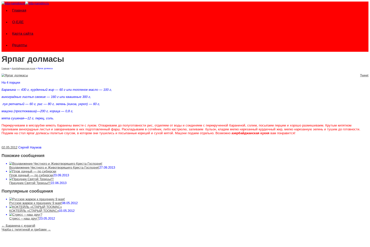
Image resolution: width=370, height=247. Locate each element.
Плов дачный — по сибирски (31, 175)
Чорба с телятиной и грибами (26, 229)
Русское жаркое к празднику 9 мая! (35, 203)
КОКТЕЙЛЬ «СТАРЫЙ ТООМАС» (34, 211)
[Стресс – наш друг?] (25, 214)
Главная (19, 10)
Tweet (364, 75)
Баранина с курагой (18, 225)
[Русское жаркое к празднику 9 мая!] (37, 199)
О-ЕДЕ (18, 22)
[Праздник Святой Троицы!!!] (31, 179)
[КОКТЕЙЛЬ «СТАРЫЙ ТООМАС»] (35, 207)
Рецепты (19, 45)
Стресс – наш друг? (24, 218)
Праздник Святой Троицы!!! (30, 183)
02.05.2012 (9, 147)
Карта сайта (22, 33)
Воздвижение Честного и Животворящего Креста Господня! (54, 167)
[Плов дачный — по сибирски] (32, 171)
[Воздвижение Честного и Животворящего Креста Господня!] (55, 164)
